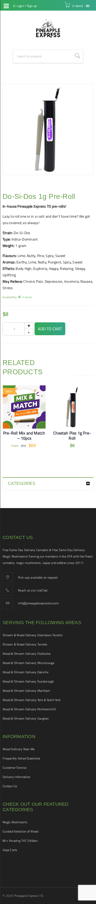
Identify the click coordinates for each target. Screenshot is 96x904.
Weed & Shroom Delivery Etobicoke (26, 653)
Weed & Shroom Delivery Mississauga (29, 662)
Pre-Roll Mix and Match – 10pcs (24, 435)
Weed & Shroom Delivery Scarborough (28, 681)
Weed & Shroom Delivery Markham (26, 690)
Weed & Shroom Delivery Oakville (25, 672)
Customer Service (14, 767)
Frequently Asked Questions (21, 758)
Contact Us (10, 786)
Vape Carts (10, 849)
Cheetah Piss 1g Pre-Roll (72, 435)
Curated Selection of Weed (20, 831)
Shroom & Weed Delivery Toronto (25, 644)
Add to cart (50, 329)
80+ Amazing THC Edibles (20, 840)
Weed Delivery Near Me (19, 749)
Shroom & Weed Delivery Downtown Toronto (32, 635)
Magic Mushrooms (15, 822)
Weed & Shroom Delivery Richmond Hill (29, 709)
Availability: (10, 297)
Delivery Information (16, 776)
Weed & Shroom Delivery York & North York (32, 699)
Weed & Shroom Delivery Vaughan (26, 718)
